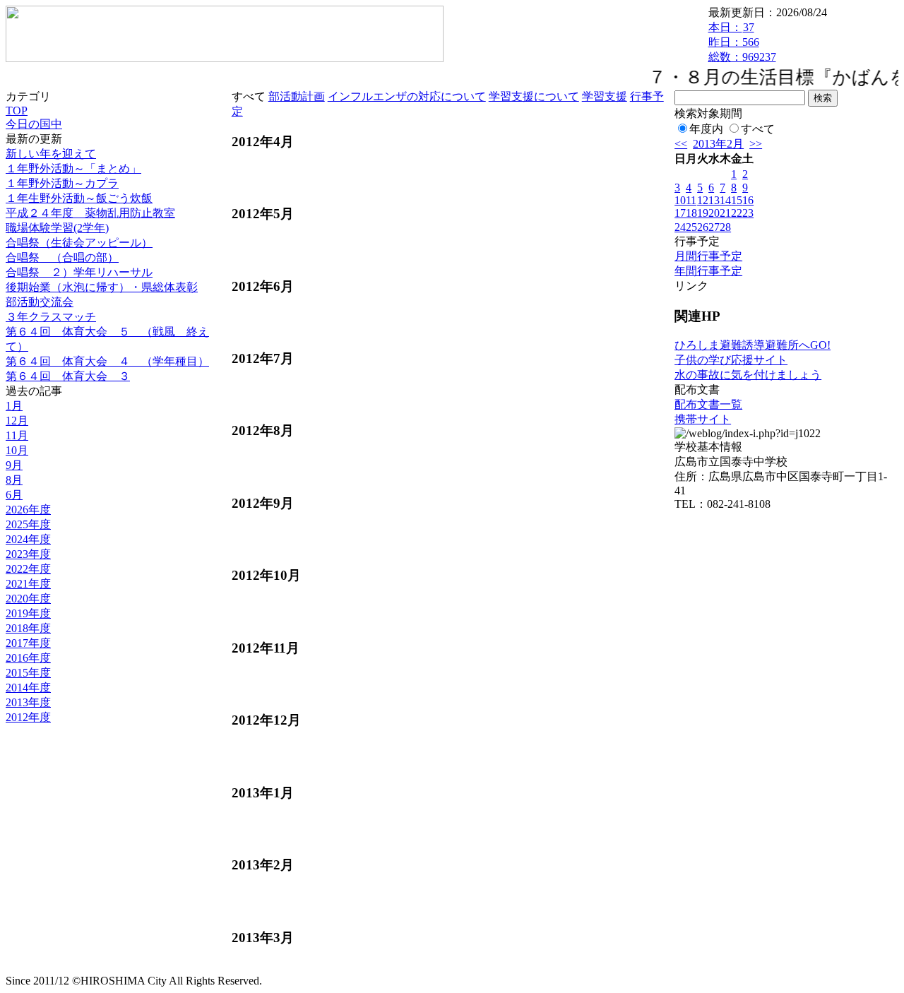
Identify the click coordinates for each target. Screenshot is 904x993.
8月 (14, 480)
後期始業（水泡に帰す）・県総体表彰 (102, 287)
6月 (14, 495)
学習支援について (534, 96)
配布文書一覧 (708, 404)
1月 (14, 406)
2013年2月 (718, 144)
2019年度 (28, 613)
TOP (17, 111)
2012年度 (28, 717)
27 (714, 227)
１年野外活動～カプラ (62, 183)
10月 (17, 450)
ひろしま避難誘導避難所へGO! (752, 345)
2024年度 (28, 539)
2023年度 (28, 554)
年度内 (706, 129)
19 (702, 213)
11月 (17, 435)
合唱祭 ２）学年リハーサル (79, 272)
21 (725, 213)
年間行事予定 (708, 271)
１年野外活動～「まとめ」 (73, 168)
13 (714, 200)
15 (736, 200)
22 (736, 213)
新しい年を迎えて (51, 154)
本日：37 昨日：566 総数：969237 (742, 42)
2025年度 (28, 524)
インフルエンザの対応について (407, 96)
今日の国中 (34, 124)
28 (725, 227)
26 (702, 227)
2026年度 (28, 510)
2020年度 (28, 599)
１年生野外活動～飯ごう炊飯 (79, 198)
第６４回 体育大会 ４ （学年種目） (107, 361)
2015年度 (28, 673)
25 (691, 227)
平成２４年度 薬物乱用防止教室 (90, 213)
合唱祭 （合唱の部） (62, 257)
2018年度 (28, 628)
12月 (17, 421)
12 (702, 200)
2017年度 (28, 643)
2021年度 (28, 584)
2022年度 (28, 569)
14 (725, 200)
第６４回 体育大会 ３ (68, 376)
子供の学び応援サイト (730, 360)
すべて (758, 129)
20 (714, 213)
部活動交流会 (39, 302)
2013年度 (28, 702)
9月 (14, 465)
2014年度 (28, 688)
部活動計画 (296, 96)
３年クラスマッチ (51, 317)
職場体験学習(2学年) (57, 228)
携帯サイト (702, 419)
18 (691, 213)
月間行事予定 (708, 256)
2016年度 (28, 658)
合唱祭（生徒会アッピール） (79, 243)
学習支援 (604, 96)
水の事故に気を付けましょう (747, 375)
